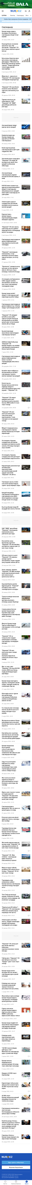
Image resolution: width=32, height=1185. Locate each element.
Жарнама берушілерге (16, 1167)
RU (26, 11)
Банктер (12, 15)
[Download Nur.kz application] (16, 4)
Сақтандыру (20, 15)
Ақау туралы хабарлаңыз (16, 1162)
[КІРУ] (29, 11)
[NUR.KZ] (16, 11)
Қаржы (4, 15)
